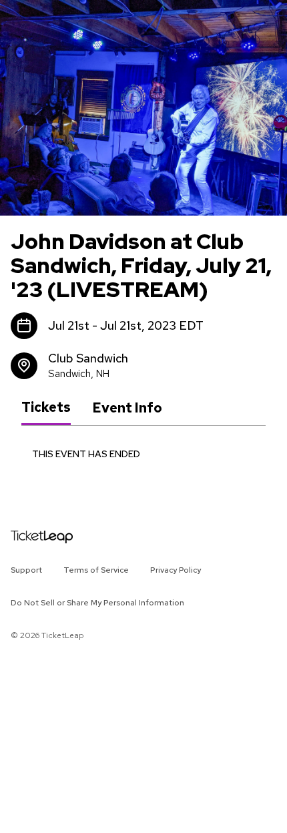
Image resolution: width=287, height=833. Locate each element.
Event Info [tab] (127, 407)
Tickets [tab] (46, 407)
